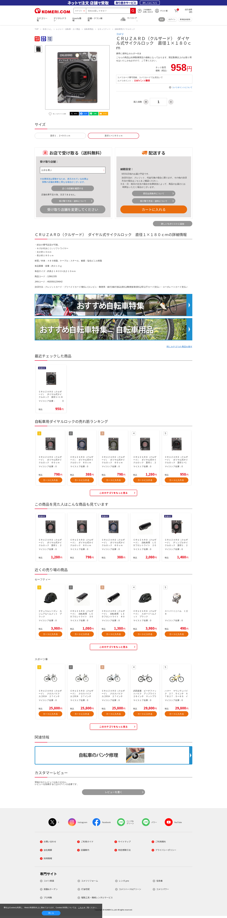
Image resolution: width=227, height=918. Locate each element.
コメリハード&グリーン (130, 889)
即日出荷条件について (153, 193)
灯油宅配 (85, 889)
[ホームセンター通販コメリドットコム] (52, 12)
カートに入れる (154, 209)
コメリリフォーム (89, 881)
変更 (161, 19)
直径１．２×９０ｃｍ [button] (60, 136)
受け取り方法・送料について (72, 200)
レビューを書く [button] (113, 792)
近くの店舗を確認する (72, 188)
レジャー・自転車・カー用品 (68, 29)
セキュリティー (104, 29)
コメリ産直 (49, 881)
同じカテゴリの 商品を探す (179, 347)
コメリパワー (162, 889)
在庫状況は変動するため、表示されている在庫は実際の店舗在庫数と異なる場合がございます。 (65, 180)
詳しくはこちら (150, 2)
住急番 (159, 881)
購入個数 (138, 102)
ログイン (172, 19)
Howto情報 (76, 19)
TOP (36, 29)
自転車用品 (88, 29)
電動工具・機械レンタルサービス (97, 897)
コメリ (120, 34)
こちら (137, 181)
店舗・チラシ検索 (95, 19)
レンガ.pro (124, 881)
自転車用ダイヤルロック (125, 29)
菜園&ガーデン (51, 889)
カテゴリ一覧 (42, 19)
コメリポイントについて (182, 87)
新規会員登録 (185, 19)
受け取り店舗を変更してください (72, 209)
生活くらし (47, 29)
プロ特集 (48, 897)
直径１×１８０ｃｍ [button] (114, 136)
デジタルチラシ (60, 19)
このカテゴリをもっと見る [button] (113, 492)
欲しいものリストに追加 (172, 223)
